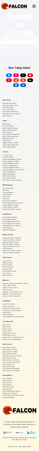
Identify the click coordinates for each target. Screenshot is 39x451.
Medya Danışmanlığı (8, 366)
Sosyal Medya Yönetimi (9, 217)
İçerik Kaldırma (7, 375)
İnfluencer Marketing (8, 230)
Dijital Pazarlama (7, 185)
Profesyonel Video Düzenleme (11, 310)
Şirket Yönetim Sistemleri (10, 136)
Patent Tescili (6, 327)
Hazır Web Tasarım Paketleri (11, 114)
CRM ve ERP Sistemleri (9, 130)
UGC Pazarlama (7, 248)
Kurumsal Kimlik (7, 269)
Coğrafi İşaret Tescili (8, 335)
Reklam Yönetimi (7, 234)
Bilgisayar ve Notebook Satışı (11, 294)
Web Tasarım (6, 100)
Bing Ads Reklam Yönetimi (10, 242)
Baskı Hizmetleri (7, 275)
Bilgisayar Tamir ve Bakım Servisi (12, 292)
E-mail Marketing (7, 192)
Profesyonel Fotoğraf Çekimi (11, 308)
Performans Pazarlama (9, 201)
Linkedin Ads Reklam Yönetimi (11, 250)
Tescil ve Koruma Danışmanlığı (11, 339)
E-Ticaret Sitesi (7, 155)
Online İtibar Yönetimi (9, 347)
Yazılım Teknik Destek (9, 285)
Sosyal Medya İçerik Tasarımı (11, 225)
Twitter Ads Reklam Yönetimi (11, 246)
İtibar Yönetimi (7, 344)
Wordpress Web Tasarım (10, 105)
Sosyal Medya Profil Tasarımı (11, 223)
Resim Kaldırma (7, 389)
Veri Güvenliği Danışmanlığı (10, 368)
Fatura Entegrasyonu (9, 172)
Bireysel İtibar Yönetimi (9, 353)
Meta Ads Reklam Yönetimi (10, 244)
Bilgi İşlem (5, 280)
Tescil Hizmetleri (7, 321)
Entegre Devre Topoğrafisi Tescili (12, 337)
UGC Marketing (7, 228)
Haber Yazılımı (6, 140)
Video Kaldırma (7, 380)
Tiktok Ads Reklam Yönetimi (11, 252)
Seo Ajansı (5, 190)
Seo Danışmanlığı (7, 188)
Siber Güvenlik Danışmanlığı (11, 370)
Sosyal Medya (7, 214)
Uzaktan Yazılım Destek (9, 287)
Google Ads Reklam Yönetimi (11, 238)
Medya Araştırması (8, 364)
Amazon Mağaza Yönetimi (10, 163)
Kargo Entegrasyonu (8, 174)
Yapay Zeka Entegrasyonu (10, 145)
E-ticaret (5, 152)
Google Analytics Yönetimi (10, 205)
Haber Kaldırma (7, 385)
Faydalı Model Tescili (8, 333)
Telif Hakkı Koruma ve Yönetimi (12, 356)
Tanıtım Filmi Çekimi (8, 304)
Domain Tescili (6, 329)
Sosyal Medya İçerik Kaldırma (11, 391)
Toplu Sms (5, 198)
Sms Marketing (7, 194)
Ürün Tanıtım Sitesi (8, 109)
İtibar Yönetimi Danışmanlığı (11, 362)
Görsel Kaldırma (7, 378)
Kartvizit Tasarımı (7, 267)
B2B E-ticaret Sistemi (9, 176)
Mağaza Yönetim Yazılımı (10, 143)
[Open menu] (35, 6)
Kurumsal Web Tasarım (9, 103)
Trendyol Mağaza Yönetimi (10, 161)
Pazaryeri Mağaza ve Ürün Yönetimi (13, 169)
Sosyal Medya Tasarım (9, 271)
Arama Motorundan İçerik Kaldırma (13, 395)
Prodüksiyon (6, 301)
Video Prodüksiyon (8, 306)
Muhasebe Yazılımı (8, 138)
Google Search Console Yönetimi (12, 203)
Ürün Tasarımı (6, 273)
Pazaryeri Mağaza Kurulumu (11, 167)
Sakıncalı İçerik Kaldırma (9, 393)
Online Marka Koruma (9, 358)
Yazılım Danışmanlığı (8, 147)
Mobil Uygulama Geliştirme (10, 134)
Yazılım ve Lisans (7, 289)
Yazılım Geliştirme (8, 126)
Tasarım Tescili (7, 331)
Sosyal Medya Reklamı (9, 219)
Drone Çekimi (6, 312)
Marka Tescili (6, 324)
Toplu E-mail (6, 196)
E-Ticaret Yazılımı (7, 157)
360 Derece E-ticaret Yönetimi (12, 180)
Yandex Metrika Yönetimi (10, 207)
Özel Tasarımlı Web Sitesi (10, 111)
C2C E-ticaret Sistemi (9, 178)
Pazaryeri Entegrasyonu (9, 165)
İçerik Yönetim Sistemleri (10, 128)
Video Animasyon (7, 314)
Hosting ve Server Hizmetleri (11, 296)
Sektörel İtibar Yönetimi (9, 349)
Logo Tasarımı (6, 260)
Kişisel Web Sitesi (7, 107)
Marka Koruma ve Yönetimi (10, 360)
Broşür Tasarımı (7, 265)
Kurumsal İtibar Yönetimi (10, 351)
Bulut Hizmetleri (7, 132)
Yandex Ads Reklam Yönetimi (11, 240)
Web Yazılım (6, 124)
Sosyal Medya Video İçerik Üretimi (13, 316)
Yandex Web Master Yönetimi (11, 209)
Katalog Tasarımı (7, 263)
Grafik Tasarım (7, 257)
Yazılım (4, 120)
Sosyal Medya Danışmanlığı (10, 221)
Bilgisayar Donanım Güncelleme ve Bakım (15, 283)
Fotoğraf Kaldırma (8, 387)
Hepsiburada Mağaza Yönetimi (12, 159)
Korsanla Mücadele (8, 397)
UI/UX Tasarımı (7, 116)
